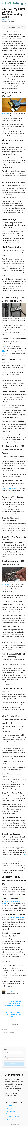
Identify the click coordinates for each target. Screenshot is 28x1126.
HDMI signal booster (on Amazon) (14, 917)
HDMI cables (6, 113)
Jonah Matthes (6, 19)
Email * (6, 1056)
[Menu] (2, 3)
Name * (6, 1049)
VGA (3, 351)
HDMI (3, 996)
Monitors (6, 996)
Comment (5, 1030)
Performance (11, 996)
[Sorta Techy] (14, 3)
